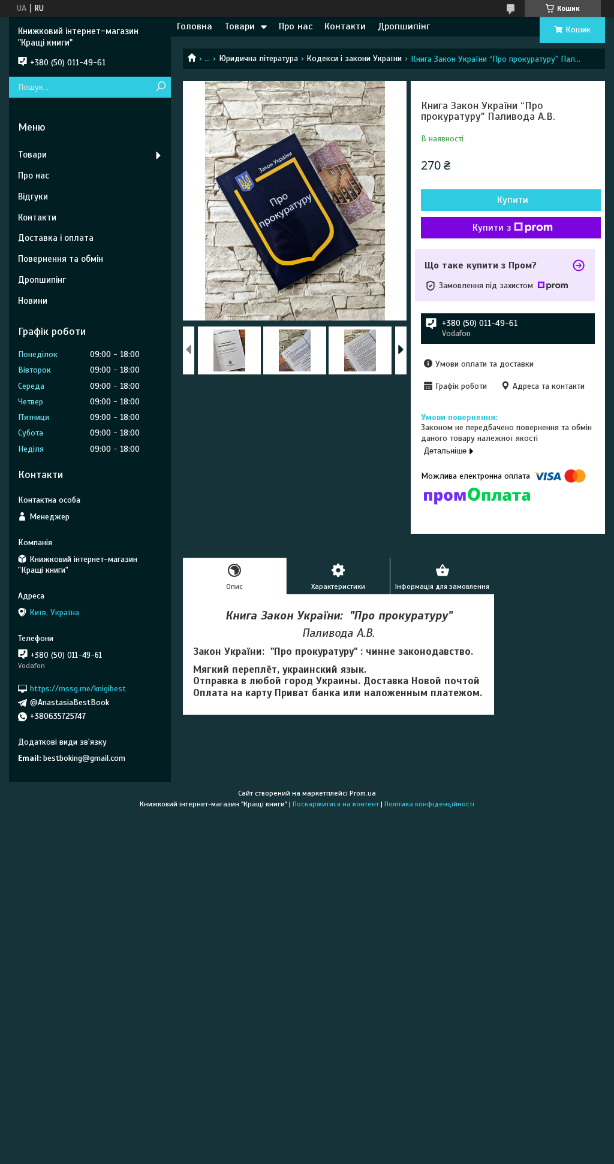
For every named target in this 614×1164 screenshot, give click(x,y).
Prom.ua (363, 793)
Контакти (345, 26)
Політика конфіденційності (429, 804)
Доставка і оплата (56, 237)
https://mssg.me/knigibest (78, 689)
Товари (239, 26)
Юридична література (258, 58)
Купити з (491, 228)
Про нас (295, 26)
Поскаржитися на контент (336, 804)
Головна (194, 26)
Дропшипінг (404, 26)
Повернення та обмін (60, 258)
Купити (512, 200)
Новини (32, 300)
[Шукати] (160, 87)
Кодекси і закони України (354, 58)
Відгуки (33, 196)
